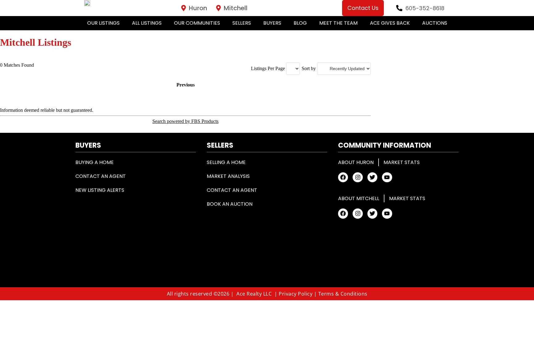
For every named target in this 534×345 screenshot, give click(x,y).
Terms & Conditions (342, 293)
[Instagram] (357, 177)
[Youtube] (387, 177)
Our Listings (103, 23)
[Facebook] (343, 177)
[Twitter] (372, 177)
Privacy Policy (295, 293)
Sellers (241, 23)
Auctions (434, 23)
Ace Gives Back (390, 23)
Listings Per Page (268, 68)
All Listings (147, 23)
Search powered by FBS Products (185, 121)
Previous (185, 84)
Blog (300, 23)
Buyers (272, 23)
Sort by (309, 68)
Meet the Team (338, 23)
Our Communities (197, 23)
